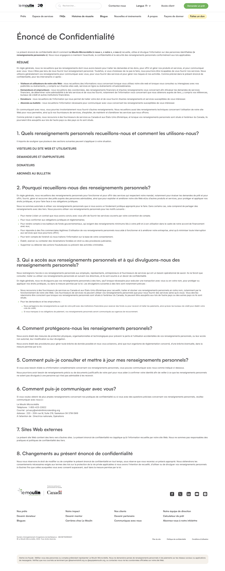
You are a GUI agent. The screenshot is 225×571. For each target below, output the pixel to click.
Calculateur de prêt (173, 516)
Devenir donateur (26, 516)
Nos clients (120, 511)
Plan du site (156, 539)
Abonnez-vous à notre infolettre (180, 521)
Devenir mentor (74, 516)
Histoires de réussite (83, 16)
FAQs (62, 16)
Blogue (104, 16)
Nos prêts (22, 511)
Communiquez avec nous (128, 521)
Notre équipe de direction (177, 511)
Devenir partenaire (124, 516)
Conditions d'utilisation (200, 539)
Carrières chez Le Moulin (79, 521)
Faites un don (197, 16)
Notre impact (73, 511)
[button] (143, 5)
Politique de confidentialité (176, 539)
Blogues (21, 521)
